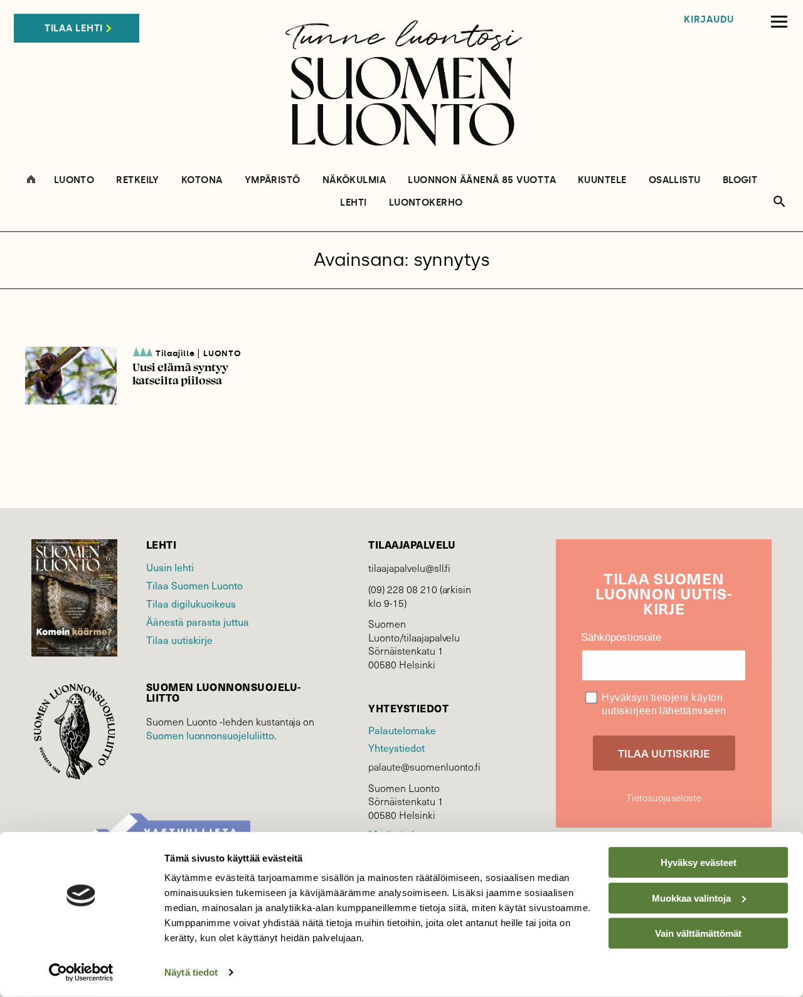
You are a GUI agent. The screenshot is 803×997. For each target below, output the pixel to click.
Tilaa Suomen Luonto (194, 585)
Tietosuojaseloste (663, 797)
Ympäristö (272, 180)
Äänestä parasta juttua (197, 621)
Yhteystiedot (396, 747)
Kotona (202, 180)
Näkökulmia (354, 180)
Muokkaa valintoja (691, 897)
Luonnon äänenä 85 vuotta (482, 180)
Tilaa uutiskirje (179, 639)
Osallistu (675, 180)
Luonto (74, 180)
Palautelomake (401, 729)
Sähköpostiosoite (621, 637)
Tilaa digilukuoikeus (191, 603)
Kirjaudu (709, 19)
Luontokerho (426, 203)
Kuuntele (602, 180)
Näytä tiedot (191, 972)
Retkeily (137, 180)
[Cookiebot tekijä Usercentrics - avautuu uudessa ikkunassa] (81, 972)
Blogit (740, 180)
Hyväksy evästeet (699, 862)
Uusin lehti (170, 566)
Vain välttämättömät (698, 933)
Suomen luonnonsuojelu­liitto (210, 734)
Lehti (353, 203)
